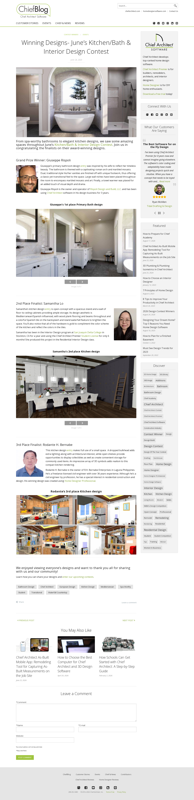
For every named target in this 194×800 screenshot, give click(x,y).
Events (85, 34)
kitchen (148, 487)
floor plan (148, 457)
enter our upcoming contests (77, 576)
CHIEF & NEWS (63, 23)
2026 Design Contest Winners (159, 304)
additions (160, 373)
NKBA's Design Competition (155, 499)
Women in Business (152, 541)
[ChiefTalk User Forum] (154, 23)
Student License (89, 335)
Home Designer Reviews (109, 779)
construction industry (152, 421)
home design (163, 457)
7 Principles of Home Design (158, 283)
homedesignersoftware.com (154, 11)
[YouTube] (163, 23)
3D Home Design (150, 368)
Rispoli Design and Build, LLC (105, 189)
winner (163, 535)
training (153, 535)
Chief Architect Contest (152, 404)
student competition (162, 529)
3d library (164, 368)
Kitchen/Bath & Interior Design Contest (83, 144)
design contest (153, 439)
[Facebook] (158, 23)
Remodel (148, 511)
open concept (150, 505)
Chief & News (110, 774)
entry (83, 165)
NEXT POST (128, 620)
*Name (19, 725)
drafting (147, 451)
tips (145, 535)
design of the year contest (155, 445)
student (147, 529)
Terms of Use (110, 792)
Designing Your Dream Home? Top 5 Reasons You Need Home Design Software (159, 317)
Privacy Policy (121, 792)
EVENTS (46, 23)
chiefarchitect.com (132, 11)
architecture (149, 379)
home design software (152, 475)
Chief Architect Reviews (85, 779)
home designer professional (154, 469)
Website (19, 735)
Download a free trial (154, 94)
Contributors (126, 774)
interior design (153, 481)
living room (149, 493)
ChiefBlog (67, 774)
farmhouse (158, 451)
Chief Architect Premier (155, 69)
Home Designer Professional (80, 480)
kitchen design (164, 487)
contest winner (153, 427)
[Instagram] (167, 23)
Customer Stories (83, 774)
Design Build (149, 433)
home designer (151, 463)
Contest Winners (71, 34)
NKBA (169, 493)
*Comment (21, 702)
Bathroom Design (152, 385)
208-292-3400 (73, 792)
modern (160, 493)
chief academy (150, 391)
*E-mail (81, 725)
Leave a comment (129, 602)
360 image (148, 374)
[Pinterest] (176, 23)
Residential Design (155, 523)
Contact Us (173, 11)
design (169, 427)
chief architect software (154, 415)
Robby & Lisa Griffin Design (159, 199)
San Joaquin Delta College (88, 332)
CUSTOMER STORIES (27, 23)
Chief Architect (54, 192)
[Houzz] (172, 23)
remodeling (162, 511)
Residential (160, 517)
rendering (148, 517)
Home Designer (151, 85)
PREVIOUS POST (26, 620)
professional (165, 505)
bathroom (162, 379)
